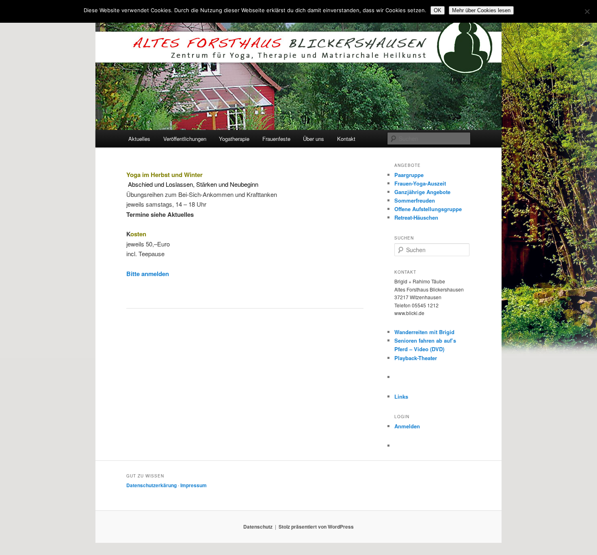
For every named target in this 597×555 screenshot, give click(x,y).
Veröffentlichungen (184, 139)
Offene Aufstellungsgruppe (428, 209)
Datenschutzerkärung (151, 485)
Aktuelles (139, 139)
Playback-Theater (415, 358)
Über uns (313, 139)
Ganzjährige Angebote (422, 192)
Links (401, 396)
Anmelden (407, 426)
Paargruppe (409, 175)
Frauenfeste (276, 139)
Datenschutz (258, 526)
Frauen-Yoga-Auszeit (420, 183)
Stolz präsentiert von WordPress (316, 526)
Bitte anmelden (147, 273)
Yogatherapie (234, 139)
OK (437, 10)
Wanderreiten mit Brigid (424, 332)
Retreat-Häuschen (416, 217)
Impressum (193, 485)
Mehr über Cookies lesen (481, 10)
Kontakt (346, 139)
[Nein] (587, 11)
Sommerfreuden (414, 200)
